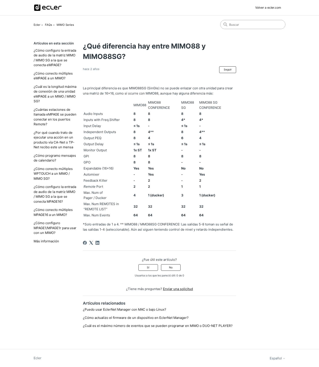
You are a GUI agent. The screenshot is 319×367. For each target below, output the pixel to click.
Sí (148, 267)
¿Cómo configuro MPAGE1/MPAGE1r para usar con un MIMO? (55, 228)
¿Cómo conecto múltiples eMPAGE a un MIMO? (53, 75)
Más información (46, 241)
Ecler (37, 24)
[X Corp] (91, 243)
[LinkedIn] (97, 243)
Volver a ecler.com (268, 7)
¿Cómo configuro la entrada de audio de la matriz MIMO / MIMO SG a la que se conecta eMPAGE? (55, 57)
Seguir (228, 69)
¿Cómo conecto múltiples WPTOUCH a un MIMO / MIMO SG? (53, 174)
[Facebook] (85, 243)
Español (276, 358)
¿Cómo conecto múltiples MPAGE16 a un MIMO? (53, 212)
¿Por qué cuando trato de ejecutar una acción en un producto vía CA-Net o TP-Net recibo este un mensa (54, 139)
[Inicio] (48, 8)
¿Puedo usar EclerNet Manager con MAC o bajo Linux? (124, 309)
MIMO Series (65, 24)
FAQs (48, 24)
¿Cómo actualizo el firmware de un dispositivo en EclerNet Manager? (136, 318)
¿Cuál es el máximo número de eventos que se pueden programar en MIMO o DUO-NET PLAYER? (158, 326)
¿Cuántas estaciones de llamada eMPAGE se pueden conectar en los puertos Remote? (55, 117)
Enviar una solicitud (178, 289)
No (171, 267)
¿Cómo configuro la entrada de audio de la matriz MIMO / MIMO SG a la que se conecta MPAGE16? (55, 194)
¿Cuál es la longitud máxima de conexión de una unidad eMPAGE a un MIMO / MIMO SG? (55, 94)
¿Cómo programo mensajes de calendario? (55, 158)
